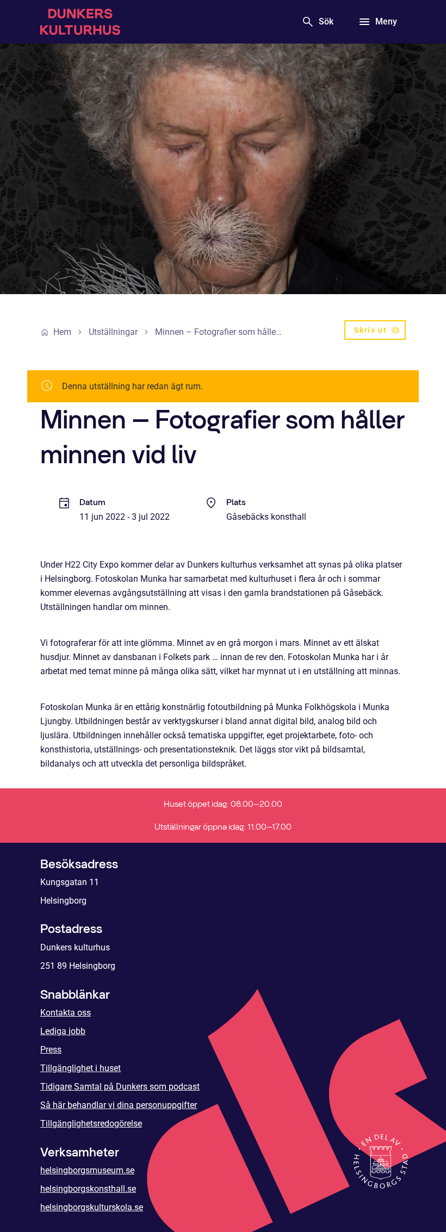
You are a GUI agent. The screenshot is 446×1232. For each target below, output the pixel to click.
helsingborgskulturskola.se (91, 1207)
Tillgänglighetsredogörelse (91, 1123)
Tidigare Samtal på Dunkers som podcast (120, 1086)
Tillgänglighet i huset (80, 1068)
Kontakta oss (65, 1012)
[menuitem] (375, 332)
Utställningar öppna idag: (223, 827)
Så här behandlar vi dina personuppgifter (118, 1105)
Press (50, 1049)
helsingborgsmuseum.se (87, 1170)
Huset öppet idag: (223, 804)
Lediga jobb (62, 1031)
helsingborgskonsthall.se (88, 1189)
